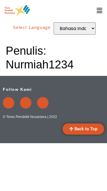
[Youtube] (8, 103)
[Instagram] (25, 103)
